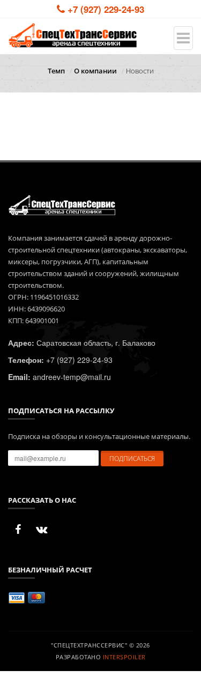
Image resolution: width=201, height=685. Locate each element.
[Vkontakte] (41, 529)
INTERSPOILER (124, 657)
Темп (56, 71)
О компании (95, 71)
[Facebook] (17, 529)
